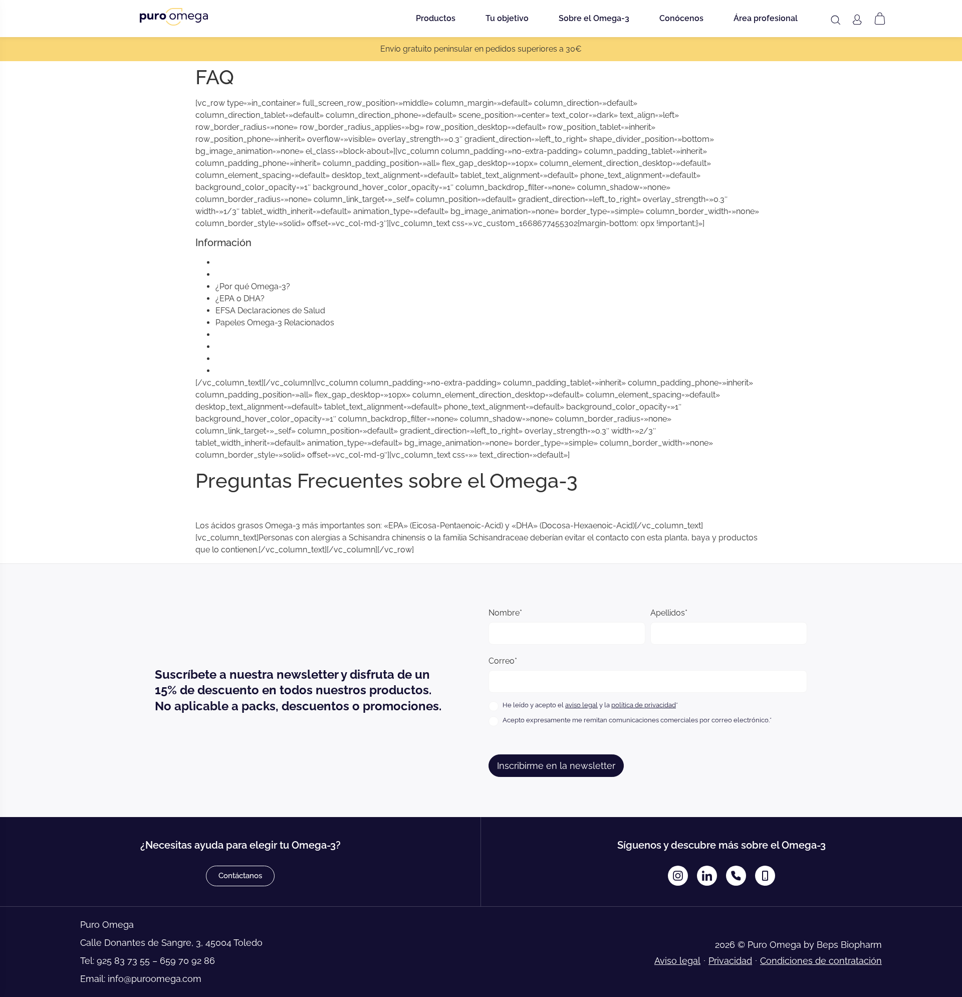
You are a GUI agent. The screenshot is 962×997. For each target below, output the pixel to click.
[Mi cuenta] (857, 20)
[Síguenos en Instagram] (678, 876)
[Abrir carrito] (880, 19)
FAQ (223, 370)
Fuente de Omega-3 (252, 274)
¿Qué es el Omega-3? (255, 262)
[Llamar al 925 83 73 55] (736, 876)
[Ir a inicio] (174, 17)
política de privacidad (643, 705)
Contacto (232, 358)
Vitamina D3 (237, 346)
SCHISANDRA (241, 334)
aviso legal (581, 705)
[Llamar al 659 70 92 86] (765, 876)
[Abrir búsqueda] (835, 20)
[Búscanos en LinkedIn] (707, 876)
